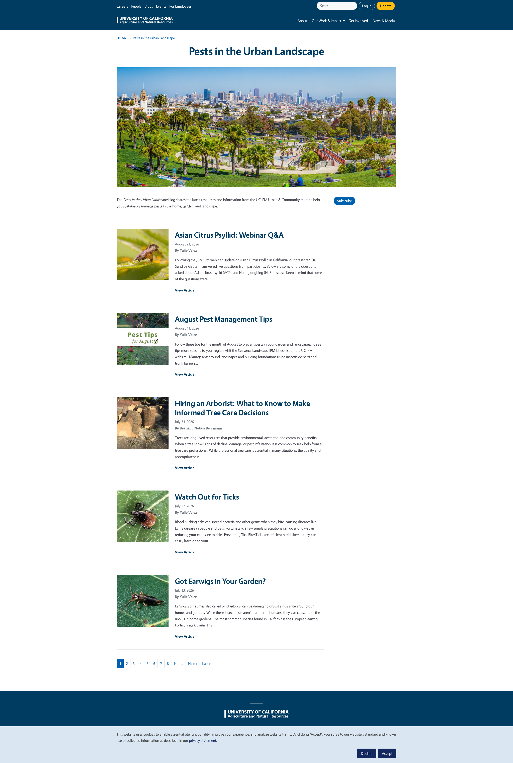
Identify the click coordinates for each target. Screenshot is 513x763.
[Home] (145, 21)
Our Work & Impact (326, 20)
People (136, 6)
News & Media (384, 20)
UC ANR (122, 38)
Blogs (149, 6)
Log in (367, 5)
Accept (387, 753)
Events (161, 6)
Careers (122, 6)
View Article (184, 290)
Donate (385, 5)
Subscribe (344, 200)
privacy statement (202, 740)
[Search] (354, 6)
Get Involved (358, 20)
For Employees (180, 6)
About (302, 20)
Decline (366, 753)
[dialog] (256, 744)
